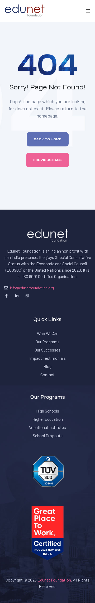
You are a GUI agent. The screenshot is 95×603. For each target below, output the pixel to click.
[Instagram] (27, 295)
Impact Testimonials (47, 358)
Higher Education (47, 419)
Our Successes (47, 349)
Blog (47, 366)
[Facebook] (6, 295)
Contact (47, 374)
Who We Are (47, 333)
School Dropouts (48, 435)
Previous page (47, 160)
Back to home (47, 139)
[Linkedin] (17, 295)
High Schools (47, 410)
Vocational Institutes (47, 427)
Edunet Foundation (54, 579)
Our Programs (48, 341)
